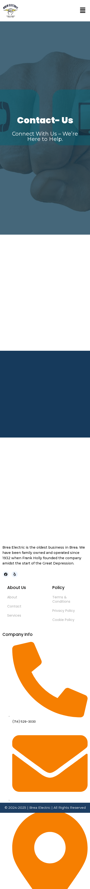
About (12, 597)
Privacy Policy (63, 610)
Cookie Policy (63, 619)
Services (14, 615)
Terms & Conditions (61, 599)
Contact (14, 606)
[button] (83, 10)
